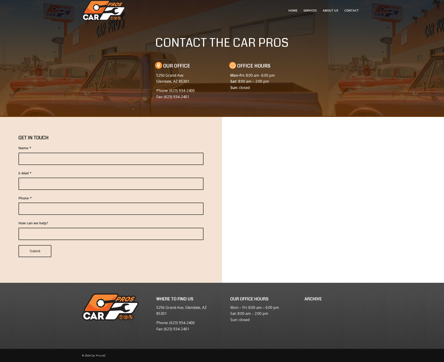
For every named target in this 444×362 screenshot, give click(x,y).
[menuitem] (292, 10)
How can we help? (33, 223)
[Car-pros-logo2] (103, 10)
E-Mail (24, 173)
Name (24, 148)
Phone (25, 198)
